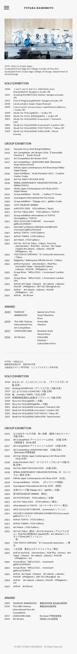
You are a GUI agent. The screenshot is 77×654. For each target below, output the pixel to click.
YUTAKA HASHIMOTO (38, 8)
